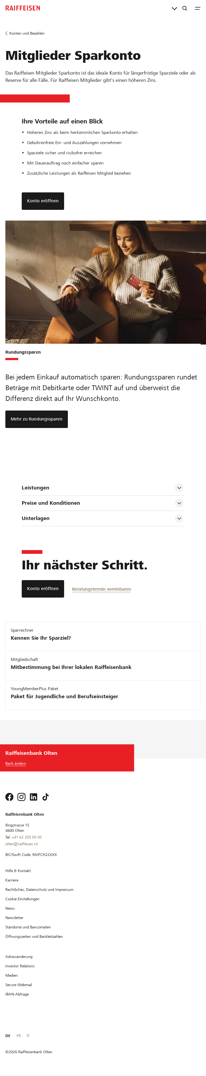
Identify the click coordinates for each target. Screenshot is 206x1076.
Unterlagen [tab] (36, 518)
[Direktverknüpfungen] (174, 8)
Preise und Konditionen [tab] (51, 503)
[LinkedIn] (34, 797)
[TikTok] (46, 797)
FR (19, 1036)
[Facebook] (9, 797)
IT (28, 1036)
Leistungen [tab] (35, 488)
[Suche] (185, 8)
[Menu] (198, 8)
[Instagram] (21, 797)
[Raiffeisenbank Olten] (22, 8)
